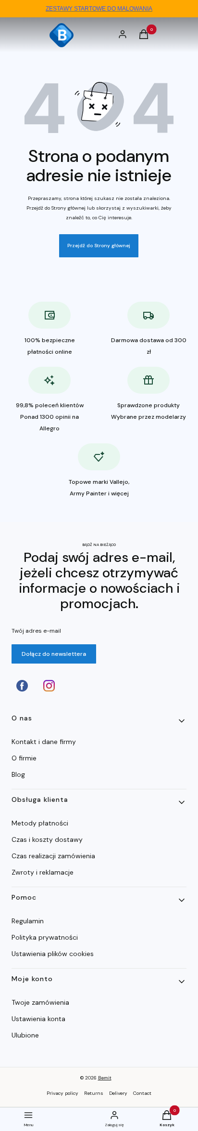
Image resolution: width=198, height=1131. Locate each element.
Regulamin (28, 921)
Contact (142, 1093)
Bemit (104, 1078)
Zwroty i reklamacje (43, 872)
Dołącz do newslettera (54, 654)
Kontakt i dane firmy (44, 741)
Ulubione (25, 1035)
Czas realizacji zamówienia (53, 856)
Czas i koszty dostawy (47, 839)
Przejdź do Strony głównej (98, 245)
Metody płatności (40, 823)
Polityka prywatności (45, 937)
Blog (18, 774)
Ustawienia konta (38, 1018)
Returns (93, 1093)
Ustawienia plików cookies (54, 953)
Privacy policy (62, 1093)
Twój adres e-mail (36, 631)
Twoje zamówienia (40, 1002)
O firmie (24, 758)
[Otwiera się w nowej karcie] (22, 685)
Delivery (118, 1093)
